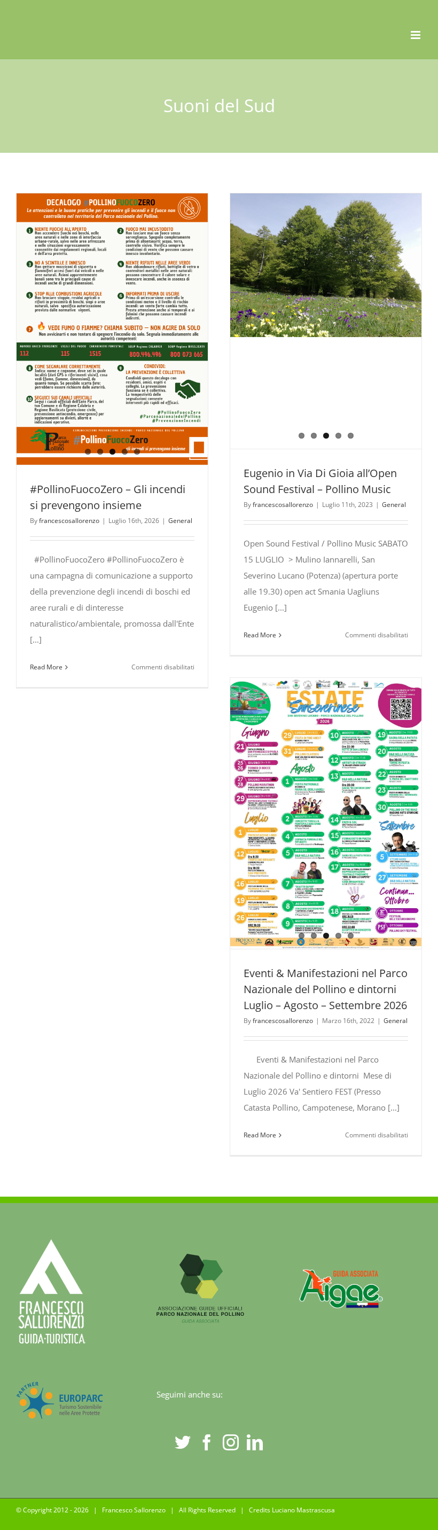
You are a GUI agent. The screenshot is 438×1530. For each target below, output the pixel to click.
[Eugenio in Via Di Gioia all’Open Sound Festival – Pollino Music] (325, 265)
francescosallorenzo (69, 520)
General (180, 520)
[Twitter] (183, 1442)
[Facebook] (207, 1442)
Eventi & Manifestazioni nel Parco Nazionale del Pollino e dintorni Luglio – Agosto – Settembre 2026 (326, 989)
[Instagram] (231, 1442)
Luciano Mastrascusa (303, 1510)
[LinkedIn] (255, 1442)
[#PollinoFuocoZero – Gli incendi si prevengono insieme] (112, 329)
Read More (46, 667)
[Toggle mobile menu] (416, 35)
